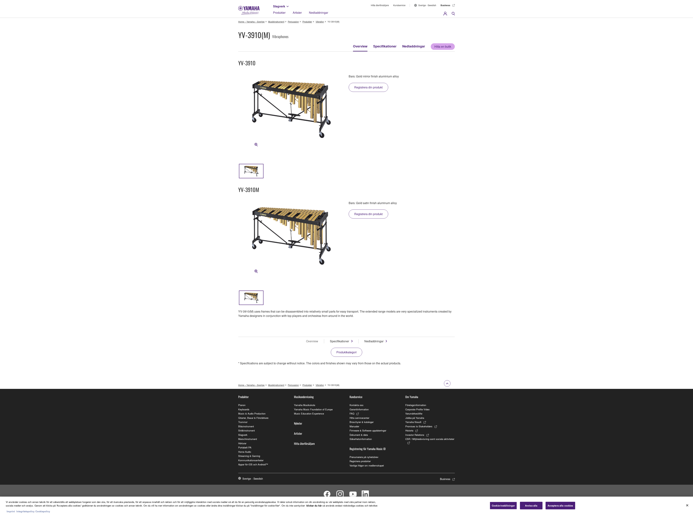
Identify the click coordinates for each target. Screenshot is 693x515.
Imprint (11, 511)
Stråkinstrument (246, 430)
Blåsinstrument (246, 426)
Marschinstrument (247, 439)
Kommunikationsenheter (250, 460)
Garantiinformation (359, 409)
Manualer (354, 426)
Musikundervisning (304, 397)
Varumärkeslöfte (413, 413)
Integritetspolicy (25, 511)
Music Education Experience (309, 413)
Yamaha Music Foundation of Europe (313, 409)
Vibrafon (320, 21)
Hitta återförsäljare (380, 5)
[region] (346, 506)
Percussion (293, 21)
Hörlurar (242, 443)
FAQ (352, 413)
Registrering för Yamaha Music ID (367, 449)
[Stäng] (687, 505)
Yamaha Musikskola (304, 405)
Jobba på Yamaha (414, 418)
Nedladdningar (318, 12)
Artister (297, 12)
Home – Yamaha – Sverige (251, 21)
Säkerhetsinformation (361, 439)
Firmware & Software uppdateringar (368, 430)
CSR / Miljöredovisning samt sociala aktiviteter (429, 439)
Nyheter (298, 423)
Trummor (242, 422)
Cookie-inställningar (503, 505)
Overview (360, 46)
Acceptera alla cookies (560, 505)
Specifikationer (384, 46)
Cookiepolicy (42, 511)
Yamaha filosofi (413, 422)
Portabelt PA (244, 447)
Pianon (241, 405)
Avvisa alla (531, 505)
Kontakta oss (356, 405)
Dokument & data (359, 435)
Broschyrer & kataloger (362, 422)
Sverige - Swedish (427, 5)
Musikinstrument (276, 21)
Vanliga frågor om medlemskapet (367, 465)
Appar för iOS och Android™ (253, 464)
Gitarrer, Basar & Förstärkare (253, 418)
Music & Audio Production (251, 413)
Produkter (279, 12)
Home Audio (244, 451)
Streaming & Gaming (249, 456)
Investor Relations (414, 435)
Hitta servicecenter (359, 418)
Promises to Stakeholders (418, 426)
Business (445, 5)
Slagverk (279, 6)
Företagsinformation (415, 405)
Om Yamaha (411, 397)
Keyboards (243, 409)
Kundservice (399, 5)
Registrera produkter (360, 461)
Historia (409, 430)
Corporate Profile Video (417, 409)
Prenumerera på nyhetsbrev (364, 457)
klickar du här (314, 505)
